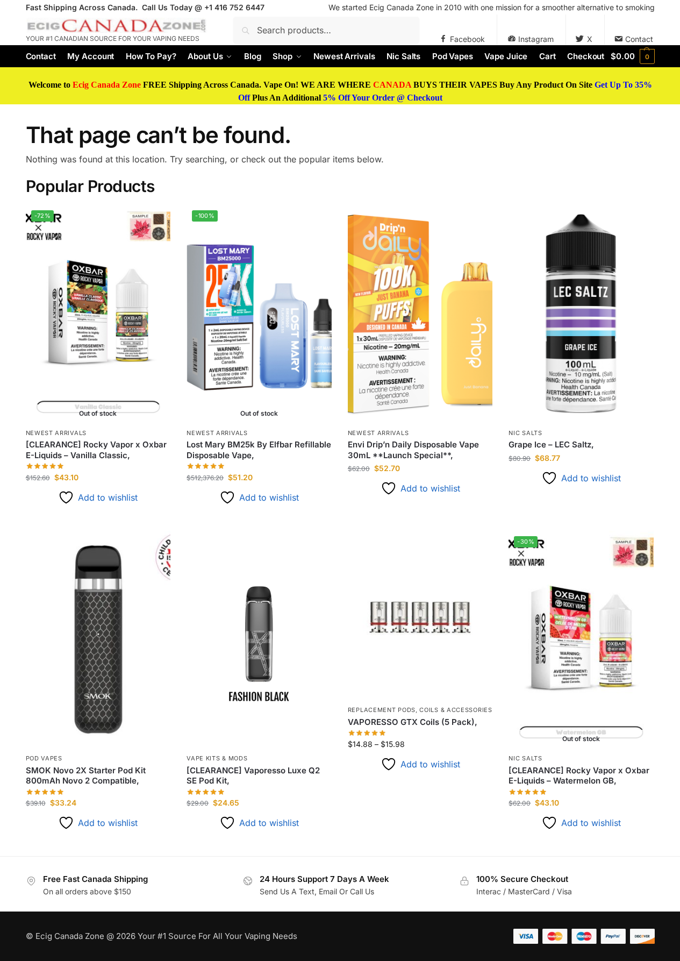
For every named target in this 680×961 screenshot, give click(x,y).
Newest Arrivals (56, 433)
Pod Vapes (44, 758)
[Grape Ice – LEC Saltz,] (581, 313)
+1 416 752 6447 (234, 7)
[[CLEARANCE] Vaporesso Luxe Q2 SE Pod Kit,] (259, 639)
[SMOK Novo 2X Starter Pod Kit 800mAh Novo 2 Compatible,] (98, 639)
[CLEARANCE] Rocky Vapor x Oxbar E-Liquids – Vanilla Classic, (96, 449)
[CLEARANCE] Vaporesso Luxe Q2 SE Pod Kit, (253, 775)
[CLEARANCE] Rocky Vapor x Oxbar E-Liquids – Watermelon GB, (579, 775)
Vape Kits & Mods (217, 758)
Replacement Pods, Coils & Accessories (420, 710)
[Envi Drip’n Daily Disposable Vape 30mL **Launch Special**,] (420, 313)
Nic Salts (525, 433)
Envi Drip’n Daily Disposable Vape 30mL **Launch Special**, (413, 449)
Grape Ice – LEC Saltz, (551, 444)
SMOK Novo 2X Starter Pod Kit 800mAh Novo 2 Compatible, (86, 775)
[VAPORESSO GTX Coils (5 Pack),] (420, 615)
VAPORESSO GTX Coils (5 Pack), (412, 722)
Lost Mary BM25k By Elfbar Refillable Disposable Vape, (259, 449)
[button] (632, 56)
